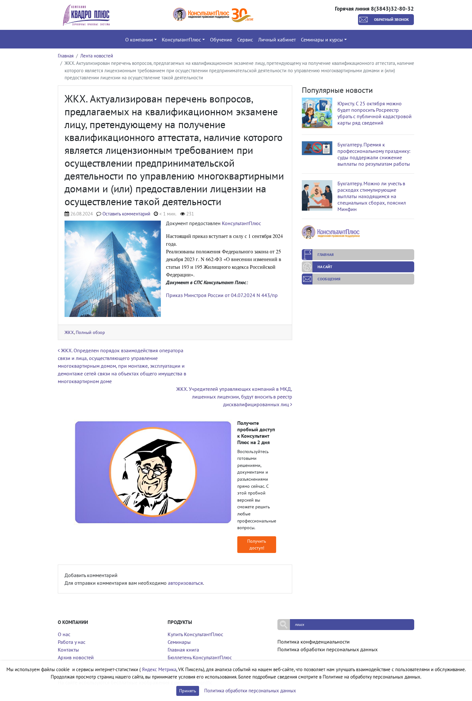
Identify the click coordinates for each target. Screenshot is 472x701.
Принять (187, 691)
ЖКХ (69, 332)
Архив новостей (76, 657)
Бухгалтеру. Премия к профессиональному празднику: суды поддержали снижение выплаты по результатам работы (373, 154)
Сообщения (329, 278)
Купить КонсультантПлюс (195, 634)
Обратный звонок (391, 19)
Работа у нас (71, 642)
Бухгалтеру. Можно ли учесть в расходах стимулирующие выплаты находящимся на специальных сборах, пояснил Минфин (371, 196)
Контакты (68, 649)
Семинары (179, 642)
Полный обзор (90, 332)
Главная (66, 56)
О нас (64, 634)
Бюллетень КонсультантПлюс (200, 657)
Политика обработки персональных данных (327, 649)
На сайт (325, 266)
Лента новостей (96, 56)
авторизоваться (185, 583)
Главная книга (183, 649)
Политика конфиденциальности (313, 641)
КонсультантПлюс (241, 223)
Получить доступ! (256, 544)
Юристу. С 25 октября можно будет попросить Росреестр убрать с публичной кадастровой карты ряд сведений (374, 113)
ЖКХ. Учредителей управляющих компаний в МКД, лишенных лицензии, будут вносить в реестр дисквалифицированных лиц (234, 396)
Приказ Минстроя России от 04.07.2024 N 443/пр (222, 295)
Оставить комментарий (126, 214)
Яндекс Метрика (159, 669)
